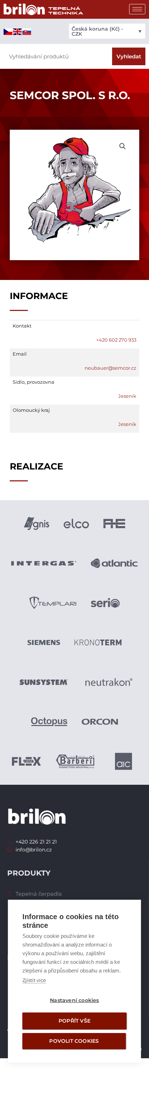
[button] (122, 146)
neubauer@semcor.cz (110, 368)
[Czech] (8, 31)
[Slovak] (27, 31)
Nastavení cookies (74, 1000)
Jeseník (127, 396)
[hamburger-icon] (137, 9)
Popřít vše (74, 1021)
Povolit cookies (74, 1041)
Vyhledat (128, 56)
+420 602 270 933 (116, 340)
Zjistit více (34, 980)
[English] (17, 31)
